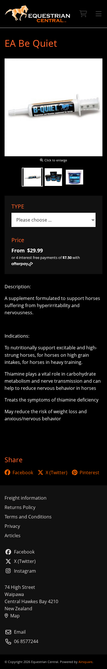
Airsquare (85, 662)
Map (15, 616)
